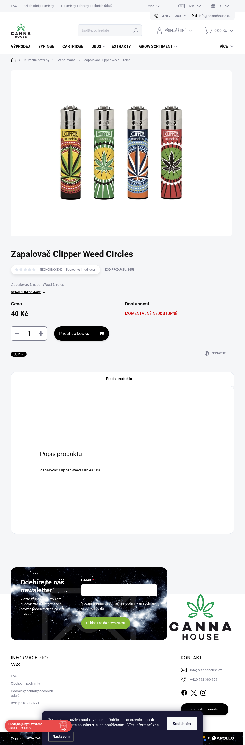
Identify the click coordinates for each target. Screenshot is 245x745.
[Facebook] (184, 691)
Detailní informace (26, 292)
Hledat (135, 30)
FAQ (14, 6)
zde (156, 725)
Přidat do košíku (74, 333)
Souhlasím (182, 723)
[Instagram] (203, 691)
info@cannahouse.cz (206, 670)
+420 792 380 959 (203, 679)
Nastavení (61, 736)
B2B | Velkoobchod (25, 703)
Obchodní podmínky (39, 6)
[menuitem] (22, 46)
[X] (193, 691)
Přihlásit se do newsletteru (105, 623)
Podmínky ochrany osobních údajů (86, 6)
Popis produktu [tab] (119, 378)
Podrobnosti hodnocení (81, 269)
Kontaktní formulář (204, 709)
